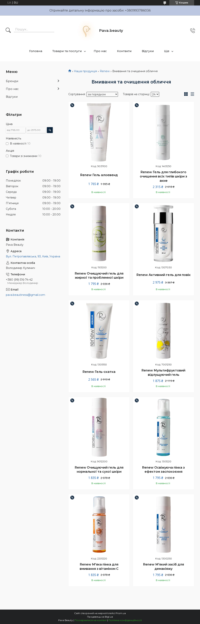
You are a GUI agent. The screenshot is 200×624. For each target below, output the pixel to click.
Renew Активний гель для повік (164, 275)
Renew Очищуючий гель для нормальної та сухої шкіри (99, 470)
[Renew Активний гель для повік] (163, 233)
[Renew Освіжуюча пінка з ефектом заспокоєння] (163, 427)
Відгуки (148, 51)
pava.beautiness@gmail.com (25, 295)
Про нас (100, 51)
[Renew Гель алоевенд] (99, 132)
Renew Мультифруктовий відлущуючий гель (163, 373)
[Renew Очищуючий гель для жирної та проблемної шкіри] (99, 233)
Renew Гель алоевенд (99, 175)
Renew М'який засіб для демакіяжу (163, 567)
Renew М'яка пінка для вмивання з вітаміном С (99, 567)
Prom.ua (121, 613)
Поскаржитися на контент (91, 620)
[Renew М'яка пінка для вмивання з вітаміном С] (99, 524)
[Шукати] (8, 30)
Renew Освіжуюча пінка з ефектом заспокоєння (163, 470)
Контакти (124, 51)
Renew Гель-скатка (99, 372)
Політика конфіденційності (125, 620)
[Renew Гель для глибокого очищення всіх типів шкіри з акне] (163, 132)
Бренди (12, 81)
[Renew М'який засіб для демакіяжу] (163, 524)
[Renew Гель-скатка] (99, 330)
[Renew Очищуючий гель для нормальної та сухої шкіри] (99, 427)
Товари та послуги (67, 51)
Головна (35, 51)
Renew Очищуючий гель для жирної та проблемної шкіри (99, 276)
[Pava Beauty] (86, 30)
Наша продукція (85, 71)
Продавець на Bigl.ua (100, 616)
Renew (105, 71)
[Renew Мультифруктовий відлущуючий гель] (163, 330)
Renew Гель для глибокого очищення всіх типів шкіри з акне (163, 176)
